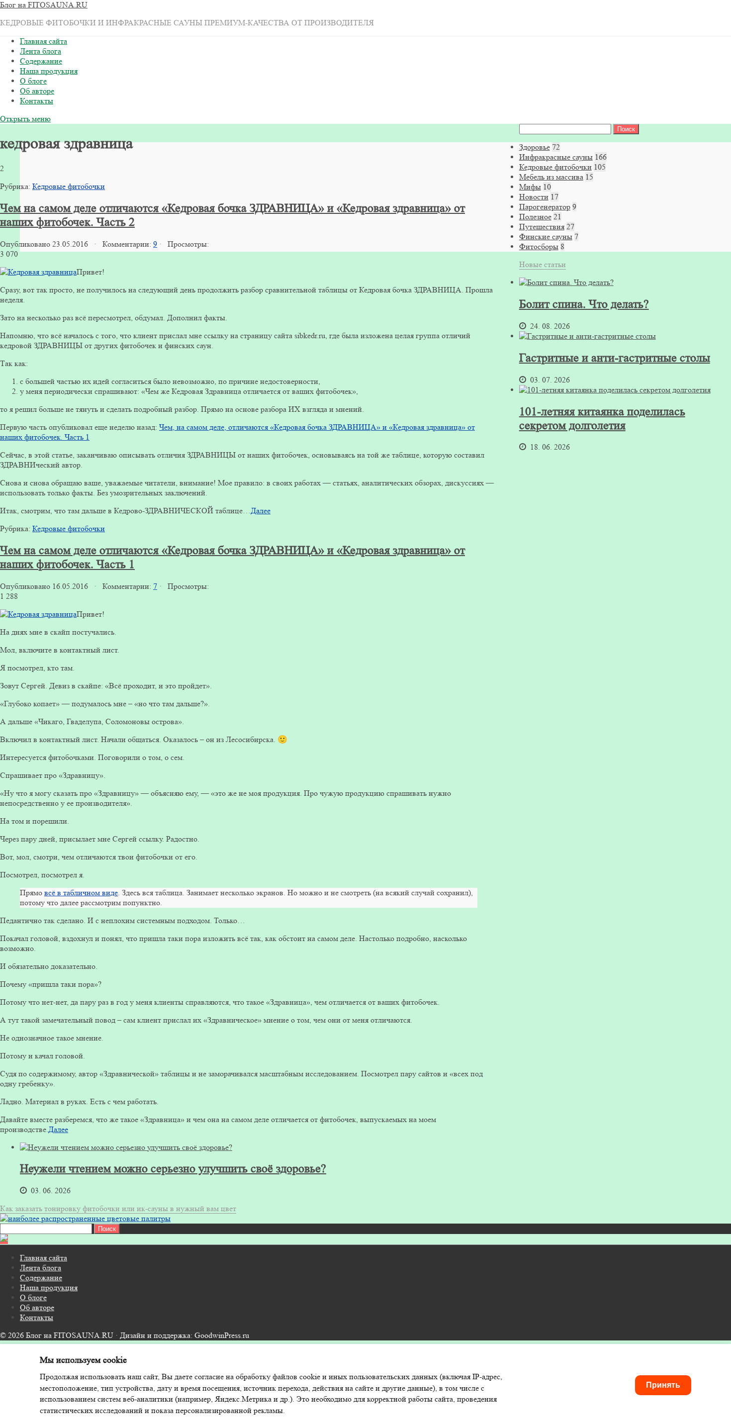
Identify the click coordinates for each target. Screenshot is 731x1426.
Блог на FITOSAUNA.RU (44, 4)
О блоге (33, 81)
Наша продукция (49, 71)
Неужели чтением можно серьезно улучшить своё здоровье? (173, 1168)
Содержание (41, 61)
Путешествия (541, 226)
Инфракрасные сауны (556, 157)
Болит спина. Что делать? (584, 304)
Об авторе (37, 90)
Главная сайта (43, 41)
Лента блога (40, 51)
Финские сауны (545, 236)
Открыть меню (25, 118)
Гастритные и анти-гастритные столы (614, 358)
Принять (663, 1385)
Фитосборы (538, 246)
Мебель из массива (551, 177)
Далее (261, 510)
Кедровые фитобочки (68, 186)
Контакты (36, 100)
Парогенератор (544, 206)
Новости (533, 196)
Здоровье (534, 147)
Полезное (535, 216)
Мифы (530, 186)
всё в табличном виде (81, 892)
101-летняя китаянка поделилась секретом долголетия (602, 418)
